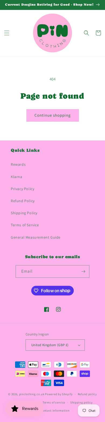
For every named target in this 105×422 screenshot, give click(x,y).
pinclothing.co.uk (31, 394)
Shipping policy (81, 402)
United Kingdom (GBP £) (50, 345)
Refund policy (87, 394)
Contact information (54, 410)
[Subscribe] (83, 271)
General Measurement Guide (36, 237)
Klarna (16, 176)
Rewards (18, 164)
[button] (7, 33)
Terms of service (54, 402)
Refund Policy (23, 200)
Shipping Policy (24, 212)
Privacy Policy (22, 188)
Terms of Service (25, 225)
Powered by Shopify (59, 394)
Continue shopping (52, 115)
